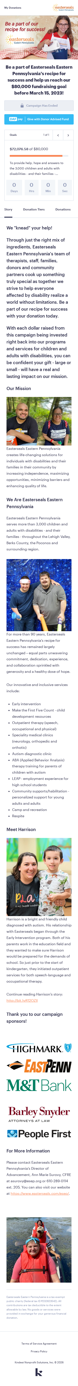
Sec (65, 191)
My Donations (12, 7)
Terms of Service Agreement (39, 1343)
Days (14, 191)
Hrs (31, 191)
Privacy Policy (39, 1351)
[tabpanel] (39, 774)
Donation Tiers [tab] (34, 209)
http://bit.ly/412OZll (22, 1000)
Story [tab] (8, 209)
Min (48, 191)
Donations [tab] (63, 209)
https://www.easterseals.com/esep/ (40, 1193)
